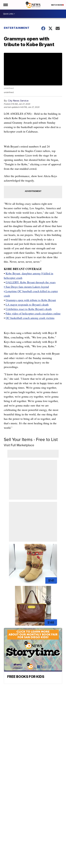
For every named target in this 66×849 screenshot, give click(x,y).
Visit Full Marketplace (19, 445)
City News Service (18, 100)
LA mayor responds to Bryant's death (27, 304)
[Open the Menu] (5, 5)
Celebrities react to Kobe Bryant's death (29, 309)
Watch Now (56, 5)
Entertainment (16, 27)
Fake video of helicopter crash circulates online (33, 313)
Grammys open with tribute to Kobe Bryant (31, 300)
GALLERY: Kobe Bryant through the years (31, 282)
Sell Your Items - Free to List (31, 439)
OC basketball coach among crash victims (30, 318)
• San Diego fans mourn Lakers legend (26, 287)
